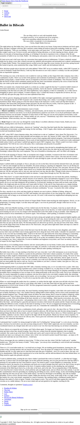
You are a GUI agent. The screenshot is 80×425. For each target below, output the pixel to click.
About (6, 14)
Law (5, 394)
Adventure (7, 399)
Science (6, 396)
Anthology (7, 405)
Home (6, 11)
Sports (6, 401)
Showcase (7, 16)
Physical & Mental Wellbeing (13, 397)
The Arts (7, 390)
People (6, 403)
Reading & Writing (10, 388)
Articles (6, 13)
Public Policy (8, 392)
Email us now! (28, 384)
